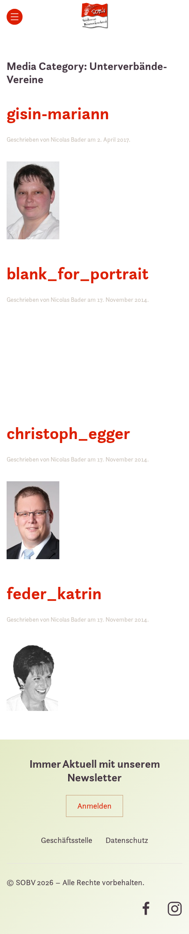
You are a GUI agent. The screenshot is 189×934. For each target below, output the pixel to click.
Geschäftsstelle (66, 840)
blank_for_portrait (78, 273)
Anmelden (94, 805)
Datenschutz (126, 840)
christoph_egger (68, 433)
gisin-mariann (58, 113)
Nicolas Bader (68, 139)
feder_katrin (54, 593)
